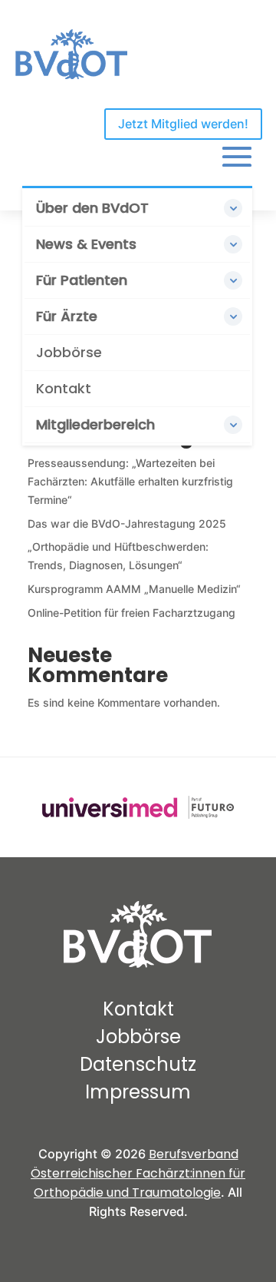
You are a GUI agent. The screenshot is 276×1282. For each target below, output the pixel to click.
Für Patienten (81, 280)
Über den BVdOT (92, 207)
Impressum (138, 1092)
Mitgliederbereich (95, 424)
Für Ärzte (66, 316)
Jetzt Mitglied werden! (183, 123)
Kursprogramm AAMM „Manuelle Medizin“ (134, 588)
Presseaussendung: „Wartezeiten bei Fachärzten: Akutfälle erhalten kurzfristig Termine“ (130, 481)
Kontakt (63, 388)
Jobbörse (69, 352)
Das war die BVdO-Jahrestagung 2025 (127, 523)
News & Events (86, 243)
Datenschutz (138, 1064)
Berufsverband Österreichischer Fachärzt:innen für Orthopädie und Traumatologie (138, 1173)
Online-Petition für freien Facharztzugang (131, 612)
